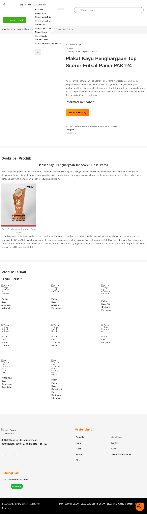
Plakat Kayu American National (6, 303)
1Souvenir (83, 95)
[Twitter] (18, 454)
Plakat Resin (41, 32)
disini (30, 247)
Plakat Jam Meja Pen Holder (48, 43)
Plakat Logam (41, 40)
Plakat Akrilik (41, 13)
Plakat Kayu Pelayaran (106, 339)
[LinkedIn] (14, 454)
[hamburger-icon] (61, 9)
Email (5, 486)
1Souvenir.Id (114, 240)
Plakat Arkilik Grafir (43, 21)
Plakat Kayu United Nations (5, 341)
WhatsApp (16, 486)
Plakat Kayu (40, 25)
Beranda (5, 29)
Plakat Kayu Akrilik (43, 28)
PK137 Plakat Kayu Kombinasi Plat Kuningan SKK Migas (56, 389)
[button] (14, 20)
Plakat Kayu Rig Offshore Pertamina (106, 305)
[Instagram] (5, 454)
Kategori (39, 10)
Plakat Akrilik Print (43, 17)
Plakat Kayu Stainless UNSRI (55, 341)
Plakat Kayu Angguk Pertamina (56, 303)
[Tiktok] (2, 454)
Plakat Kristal (41, 36)
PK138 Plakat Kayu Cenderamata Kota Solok (8, 382)
